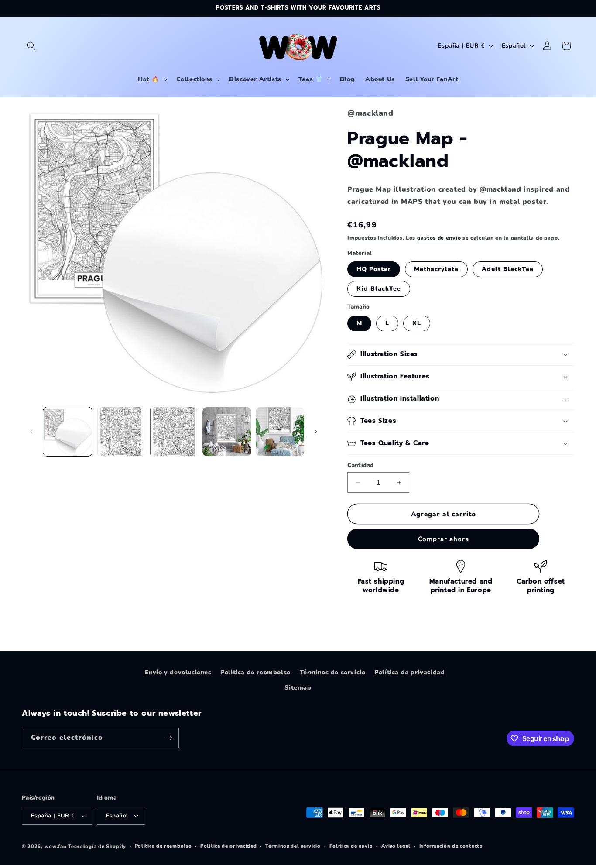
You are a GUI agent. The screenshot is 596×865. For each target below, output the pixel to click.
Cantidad (360, 465)
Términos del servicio (293, 846)
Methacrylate (436, 269)
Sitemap (297, 687)
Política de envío (351, 846)
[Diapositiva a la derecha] (315, 431)
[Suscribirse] (168, 738)
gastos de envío (439, 237)
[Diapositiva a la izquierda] (31, 431)
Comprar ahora (443, 539)
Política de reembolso (163, 846)
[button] (31, 45)
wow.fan (56, 846)
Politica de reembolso (255, 672)
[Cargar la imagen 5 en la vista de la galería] (280, 431)
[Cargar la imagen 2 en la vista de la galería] (120, 431)
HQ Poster (373, 269)
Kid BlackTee (378, 289)
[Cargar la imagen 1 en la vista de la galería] (67, 431)
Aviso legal (396, 846)
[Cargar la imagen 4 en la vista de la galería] (226, 431)
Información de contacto (451, 846)
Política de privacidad (409, 672)
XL (416, 323)
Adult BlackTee (508, 269)
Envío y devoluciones (178, 672)
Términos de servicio (333, 672)
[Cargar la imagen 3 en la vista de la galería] (173, 431)
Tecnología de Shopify (97, 846)
